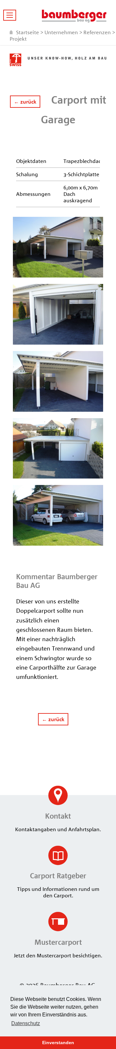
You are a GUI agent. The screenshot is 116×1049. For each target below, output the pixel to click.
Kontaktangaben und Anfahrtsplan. (58, 822)
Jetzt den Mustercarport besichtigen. (58, 948)
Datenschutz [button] (25, 1023)
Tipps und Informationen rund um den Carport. (58, 885)
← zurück (25, 101)
